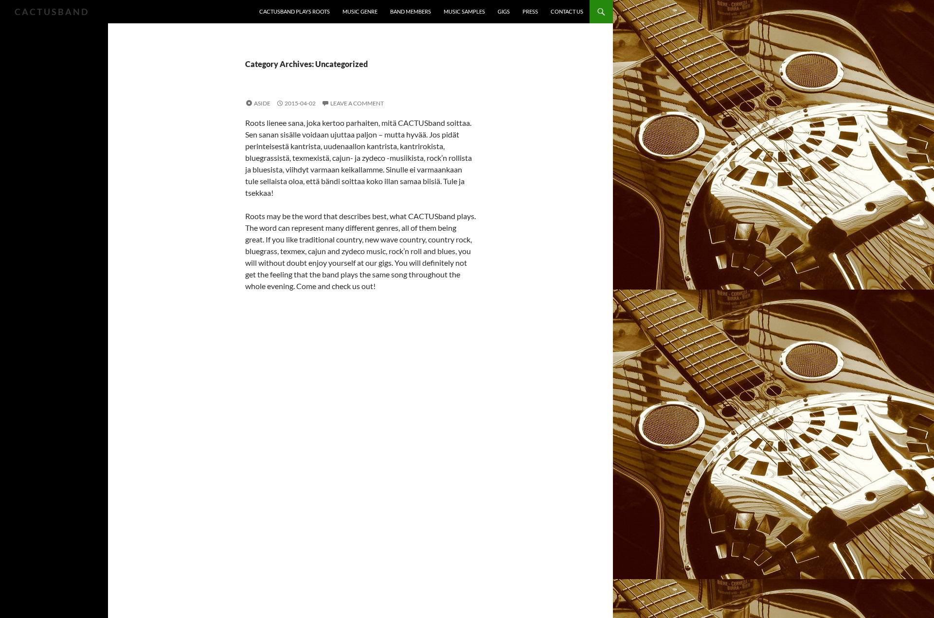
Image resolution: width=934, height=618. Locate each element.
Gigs (504, 11)
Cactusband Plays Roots (294, 11)
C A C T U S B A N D (51, 11)
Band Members (410, 11)
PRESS (530, 11)
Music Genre (359, 11)
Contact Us (567, 11)
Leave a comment (357, 103)
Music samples (464, 11)
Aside (262, 103)
